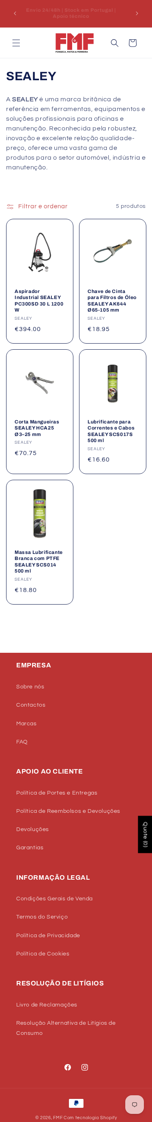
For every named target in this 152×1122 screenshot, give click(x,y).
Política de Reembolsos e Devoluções (68, 811)
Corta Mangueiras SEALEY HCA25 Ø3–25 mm (37, 428)
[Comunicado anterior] (15, 13)
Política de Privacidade (48, 935)
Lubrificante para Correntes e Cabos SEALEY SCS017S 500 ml (111, 431)
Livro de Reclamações (46, 1005)
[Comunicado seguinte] (137, 13)
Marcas (26, 724)
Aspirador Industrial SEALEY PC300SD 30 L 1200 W (39, 300)
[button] (16, 43)
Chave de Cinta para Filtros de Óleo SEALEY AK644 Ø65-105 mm (112, 300)
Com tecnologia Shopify (90, 1118)
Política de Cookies (42, 954)
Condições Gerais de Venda (54, 899)
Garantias (29, 848)
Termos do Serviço (42, 917)
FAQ (22, 742)
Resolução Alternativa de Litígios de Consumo (66, 1028)
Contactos (30, 705)
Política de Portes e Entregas (56, 793)
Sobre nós (30, 687)
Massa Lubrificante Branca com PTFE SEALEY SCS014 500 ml (39, 561)
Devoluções (32, 829)
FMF (57, 1118)
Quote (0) (145, 834)
